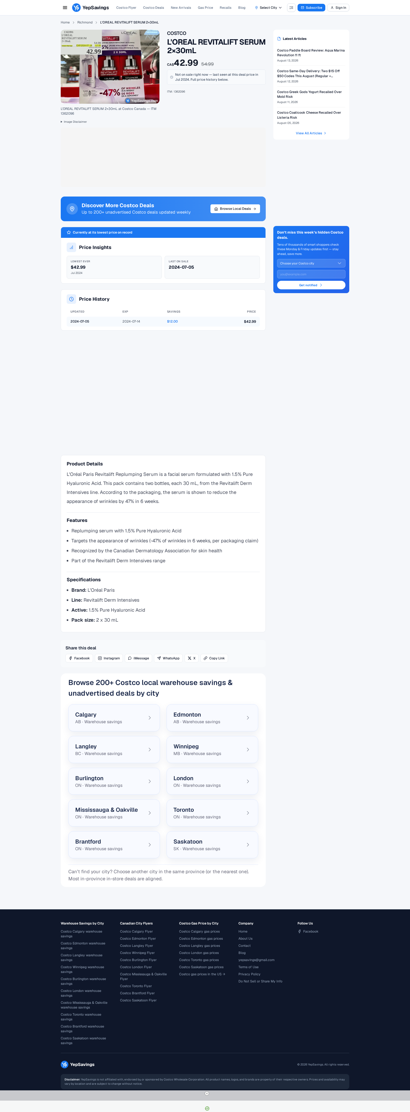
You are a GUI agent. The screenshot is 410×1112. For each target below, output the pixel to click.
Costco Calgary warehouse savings (81, 933)
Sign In (340, 7)
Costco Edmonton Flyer (138, 938)
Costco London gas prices (199, 953)
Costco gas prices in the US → (202, 974)
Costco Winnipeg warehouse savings (82, 969)
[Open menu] (65, 7)
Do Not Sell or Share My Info (260, 981)
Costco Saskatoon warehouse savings (83, 1040)
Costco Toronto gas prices (199, 960)
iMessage (141, 658)
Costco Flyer (126, 7)
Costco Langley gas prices (199, 945)
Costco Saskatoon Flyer (138, 1000)
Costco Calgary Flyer (136, 931)
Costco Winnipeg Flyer (137, 953)
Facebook (82, 658)
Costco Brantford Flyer (137, 993)
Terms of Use (248, 967)
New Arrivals (181, 7)
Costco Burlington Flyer (138, 960)
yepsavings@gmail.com (256, 960)
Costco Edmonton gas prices (201, 938)
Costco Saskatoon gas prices (201, 967)
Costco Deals (153, 7)
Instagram (112, 658)
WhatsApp (171, 658)
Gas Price (205, 7)
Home (65, 22)
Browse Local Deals (235, 208)
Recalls (226, 7)
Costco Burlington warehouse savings (83, 981)
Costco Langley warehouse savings (81, 957)
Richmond (85, 22)
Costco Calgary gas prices (199, 931)
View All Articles (309, 133)
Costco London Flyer (136, 967)
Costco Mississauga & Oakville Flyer (143, 976)
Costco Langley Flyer (136, 945)
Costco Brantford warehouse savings (82, 1028)
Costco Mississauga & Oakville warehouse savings (84, 1004)
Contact (244, 945)
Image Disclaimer (75, 122)
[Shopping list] (291, 7)
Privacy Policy (249, 974)
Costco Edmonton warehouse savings (83, 945)
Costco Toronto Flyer (136, 986)
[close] (207, 1093)
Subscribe (314, 7)
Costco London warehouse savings (81, 993)
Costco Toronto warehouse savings (81, 1016)
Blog (242, 7)
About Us (245, 938)
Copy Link (217, 658)
